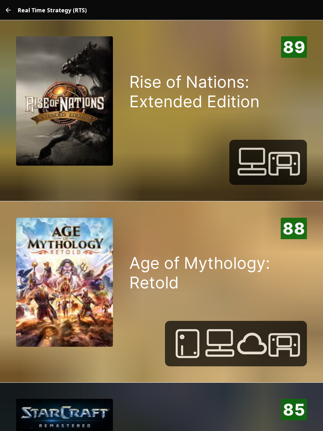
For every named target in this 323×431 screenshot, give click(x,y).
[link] (8, 10)
